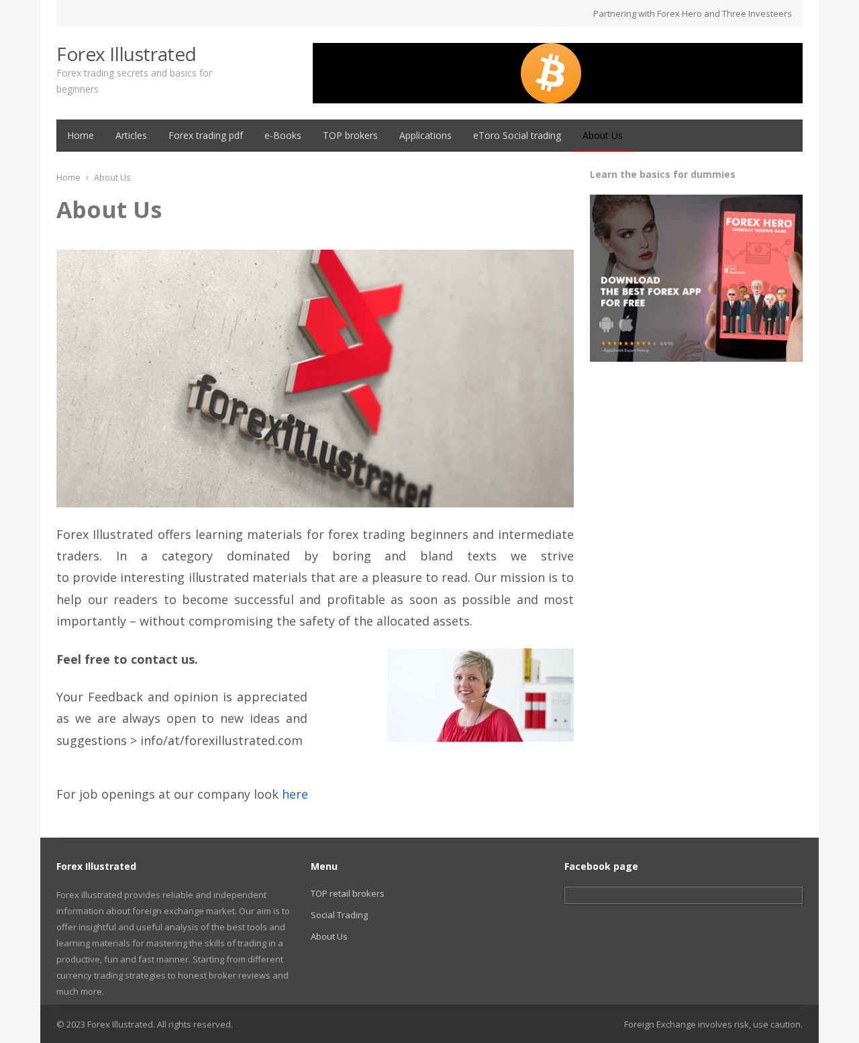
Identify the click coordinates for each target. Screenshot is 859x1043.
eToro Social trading (517, 135)
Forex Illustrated (126, 53)
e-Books (282, 135)
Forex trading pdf (205, 135)
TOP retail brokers (348, 893)
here (295, 794)
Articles (131, 135)
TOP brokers (350, 135)
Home (80, 135)
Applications (425, 135)
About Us (603, 135)
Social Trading (339, 915)
